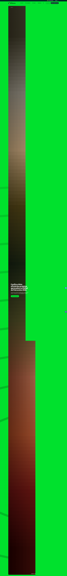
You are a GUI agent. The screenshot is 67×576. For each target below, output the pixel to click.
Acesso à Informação (50, 0)
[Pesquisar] (43, 3)
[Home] (12, 3)
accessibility (65, 311)
